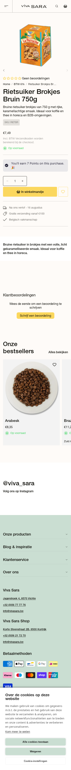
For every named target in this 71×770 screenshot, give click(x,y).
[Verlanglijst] (63, 192)
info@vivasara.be (13, 611)
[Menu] (6, 6)
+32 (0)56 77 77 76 (14, 604)
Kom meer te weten (17, 731)
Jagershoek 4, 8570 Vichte (19, 598)
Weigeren (35, 751)
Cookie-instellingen (35, 761)
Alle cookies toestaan (35, 741)
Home (6, 84)
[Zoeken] (56, 6)
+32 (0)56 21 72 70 (14, 635)
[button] (12, 78)
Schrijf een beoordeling (35, 315)
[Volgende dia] (64, 402)
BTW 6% (19, 84)
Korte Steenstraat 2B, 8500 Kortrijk (24, 629)
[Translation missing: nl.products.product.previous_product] (4, 70)
